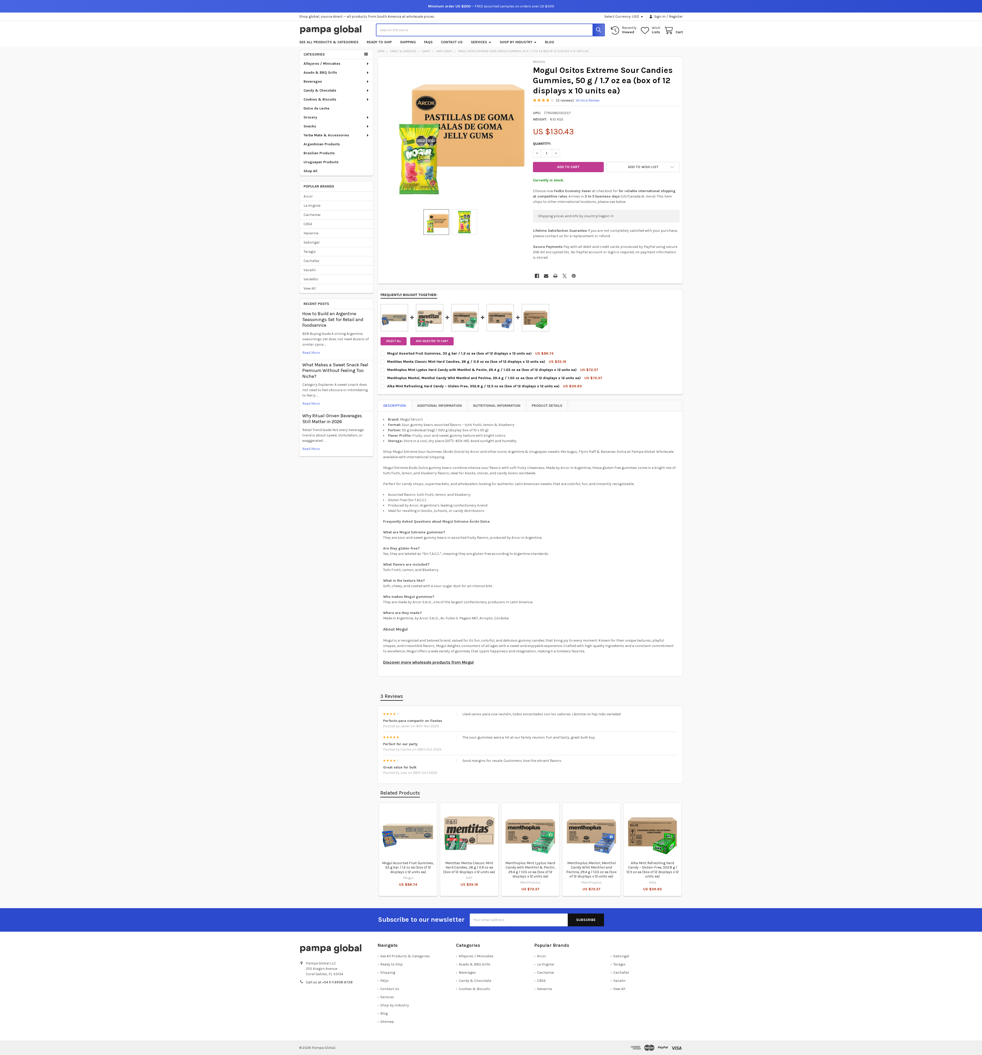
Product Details (547, 405)
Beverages (313, 81)
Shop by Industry (516, 42)
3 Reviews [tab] (391, 696)
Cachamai (312, 215)
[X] (564, 276)
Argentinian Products (322, 144)
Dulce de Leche (316, 108)
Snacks (310, 126)
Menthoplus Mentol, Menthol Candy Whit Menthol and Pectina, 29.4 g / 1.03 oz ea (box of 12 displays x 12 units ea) (591, 870)
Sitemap (387, 1021)
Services (479, 42)
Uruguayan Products (321, 162)
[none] (454, 133)
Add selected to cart (432, 341)
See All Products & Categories (329, 42)
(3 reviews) (565, 100)
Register (676, 16)
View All (310, 288)
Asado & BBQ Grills (320, 72)
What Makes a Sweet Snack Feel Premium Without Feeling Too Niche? (335, 370)
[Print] (555, 276)
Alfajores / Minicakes (322, 63)
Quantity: (542, 143)
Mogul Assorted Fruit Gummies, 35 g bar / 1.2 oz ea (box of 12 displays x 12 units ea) (408, 867)
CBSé (308, 224)
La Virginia (312, 205)
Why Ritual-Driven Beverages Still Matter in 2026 (332, 418)
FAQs (428, 42)
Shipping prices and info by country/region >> (576, 216)
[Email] (546, 276)
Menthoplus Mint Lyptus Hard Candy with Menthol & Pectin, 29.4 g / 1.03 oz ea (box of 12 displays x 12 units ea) (530, 870)
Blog (549, 42)
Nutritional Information (496, 405)
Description (394, 405)
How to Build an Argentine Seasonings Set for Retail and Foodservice (332, 319)
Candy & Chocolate (320, 90)
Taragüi (310, 251)
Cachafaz (311, 261)
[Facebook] (537, 276)
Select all (393, 341)
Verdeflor (311, 279)
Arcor (308, 196)
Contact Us (452, 42)
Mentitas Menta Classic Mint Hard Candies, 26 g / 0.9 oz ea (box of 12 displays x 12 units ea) (469, 867)
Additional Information (439, 405)
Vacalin (310, 270)
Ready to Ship (379, 42)
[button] (643, 167)
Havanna (311, 233)
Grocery (310, 117)
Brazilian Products (319, 153)
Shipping (408, 42)
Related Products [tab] (400, 793)
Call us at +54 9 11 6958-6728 (329, 982)
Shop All (310, 171)
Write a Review (587, 100)
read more (311, 352)
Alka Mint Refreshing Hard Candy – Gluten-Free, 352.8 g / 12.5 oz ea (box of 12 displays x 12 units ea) (653, 870)
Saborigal (311, 242)
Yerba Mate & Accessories (326, 135)
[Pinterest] (574, 276)
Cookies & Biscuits (320, 99)
